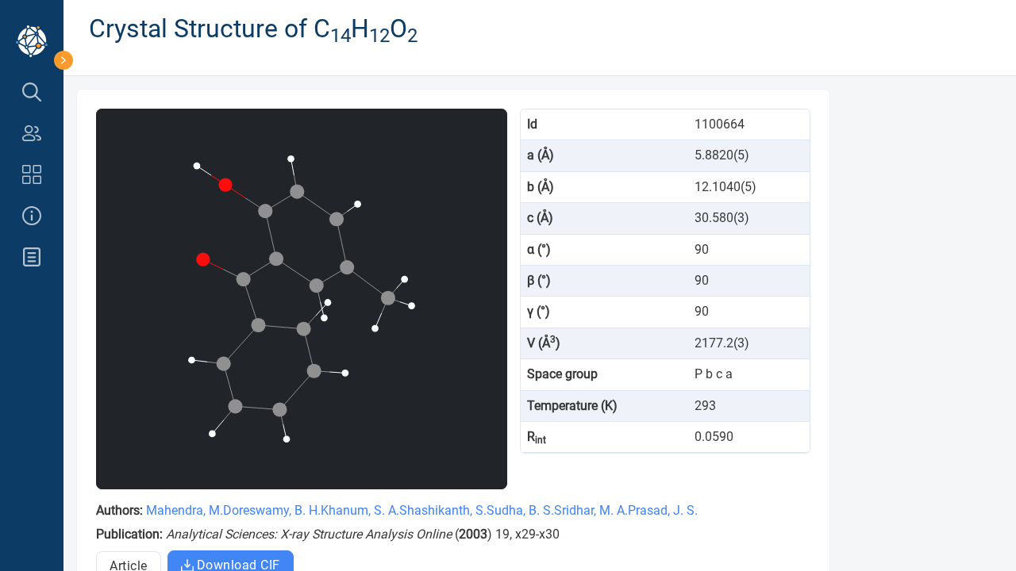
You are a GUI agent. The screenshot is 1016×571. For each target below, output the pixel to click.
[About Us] (32, 216)
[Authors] (32, 133)
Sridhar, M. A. (591, 510)
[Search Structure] (32, 92)
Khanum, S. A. (360, 510)
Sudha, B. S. (520, 510)
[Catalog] (32, 174)
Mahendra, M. (184, 510)
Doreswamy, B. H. (272, 510)
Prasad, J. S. (663, 510)
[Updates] (32, 257)
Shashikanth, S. (443, 510)
